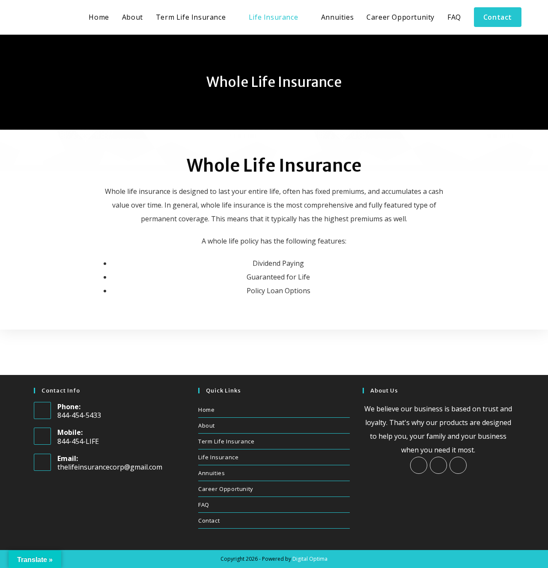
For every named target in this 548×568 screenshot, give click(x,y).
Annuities (211, 473)
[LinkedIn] (438, 465)
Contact (209, 520)
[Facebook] (418, 465)
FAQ (203, 505)
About (206, 425)
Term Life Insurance (226, 441)
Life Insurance (218, 457)
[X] (458, 465)
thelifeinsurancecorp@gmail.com (109, 467)
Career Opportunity (225, 489)
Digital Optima (310, 558)
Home (206, 409)
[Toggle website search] (537, 17)
